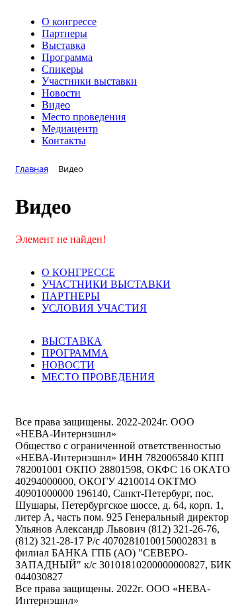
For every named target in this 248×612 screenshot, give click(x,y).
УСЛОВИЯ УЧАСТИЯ (94, 308)
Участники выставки (89, 81)
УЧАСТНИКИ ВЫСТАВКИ (106, 284)
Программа (67, 57)
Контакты (64, 140)
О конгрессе (69, 21)
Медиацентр (70, 128)
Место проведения (84, 116)
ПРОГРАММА (75, 353)
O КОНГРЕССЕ (78, 272)
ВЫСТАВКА (72, 341)
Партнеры (64, 33)
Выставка (63, 45)
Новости (61, 93)
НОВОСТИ (68, 365)
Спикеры (62, 69)
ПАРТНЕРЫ (71, 296)
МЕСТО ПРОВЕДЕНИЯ (98, 376)
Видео (56, 104)
